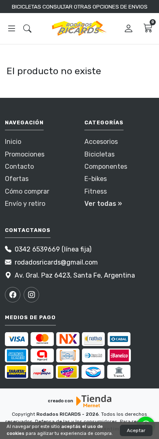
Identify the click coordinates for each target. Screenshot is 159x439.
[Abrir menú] (12, 29)
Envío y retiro (25, 203)
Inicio (13, 142)
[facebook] (12, 294)
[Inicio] (79, 29)
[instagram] (31, 294)
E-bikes (95, 179)
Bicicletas (99, 154)
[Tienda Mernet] (93, 401)
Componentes (105, 166)
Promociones (24, 154)
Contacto (19, 166)
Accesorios (101, 142)
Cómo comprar (27, 191)
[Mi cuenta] (129, 28)
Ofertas (17, 179)
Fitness (95, 191)
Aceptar (136, 430)
